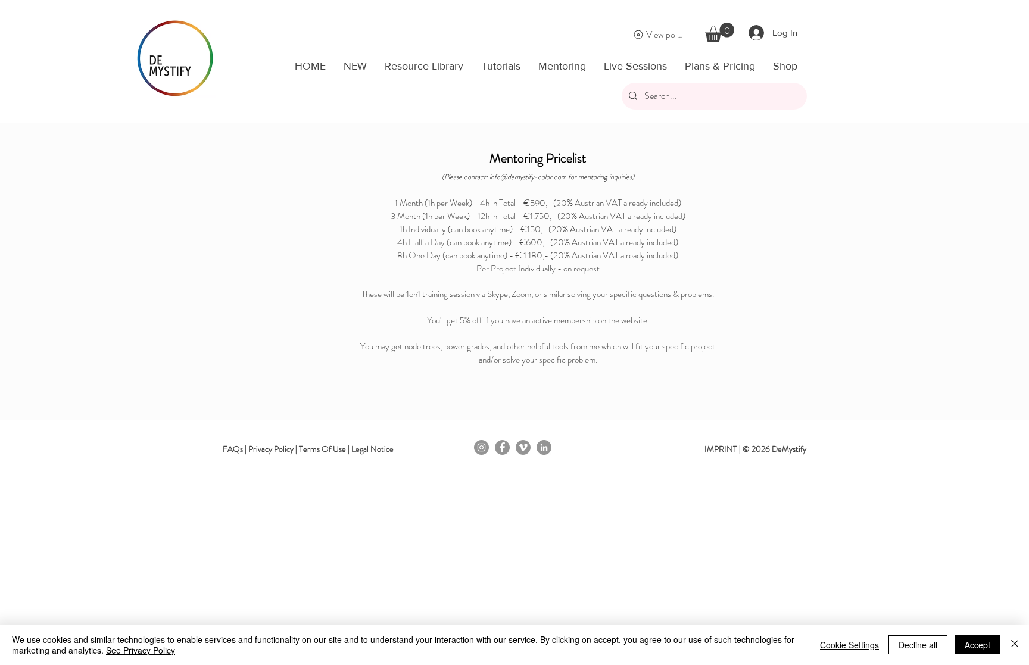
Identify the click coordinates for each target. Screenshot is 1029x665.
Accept (977, 645)
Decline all (918, 645)
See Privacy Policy (140, 650)
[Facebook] (502, 447)
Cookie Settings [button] (849, 645)
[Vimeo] (523, 447)
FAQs (233, 449)
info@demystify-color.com (527, 176)
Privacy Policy (271, 449)
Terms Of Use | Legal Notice (346, 449)
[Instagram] (481, 447)
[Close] (1015, 644)
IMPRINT (720, 449)
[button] (719, 32)
